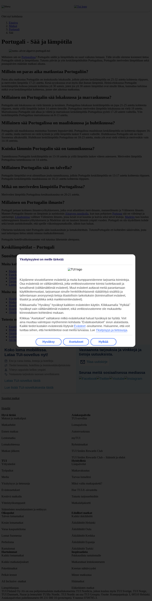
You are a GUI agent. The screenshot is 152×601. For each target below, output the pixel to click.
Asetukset (76, 341)
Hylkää (103, 341)
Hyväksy (48, 341)
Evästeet (79, 326)
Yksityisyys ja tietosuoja (111, 330)
